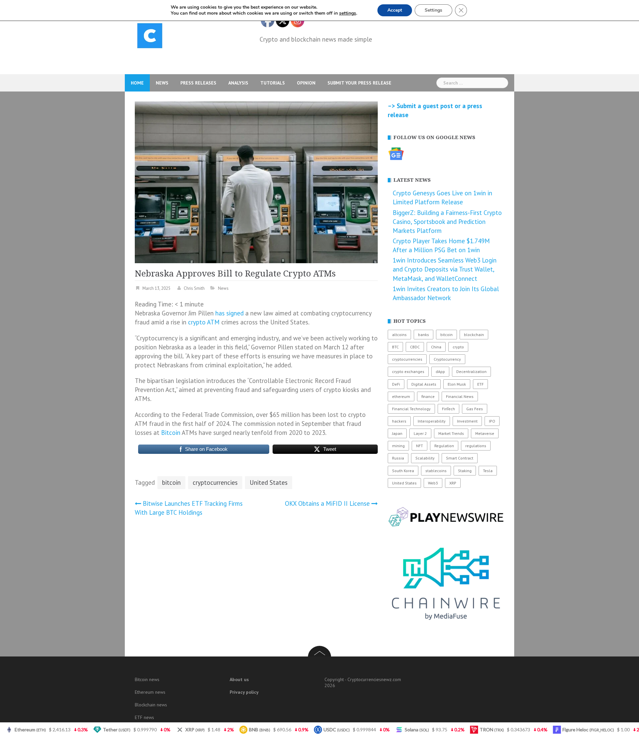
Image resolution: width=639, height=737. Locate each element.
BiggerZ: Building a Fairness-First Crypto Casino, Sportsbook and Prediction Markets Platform (447, 222)
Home (137, 83)
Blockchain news (151, 705)
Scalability (425, 458)
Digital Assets (423, 384)
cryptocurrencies (215, 482)
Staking (465, 470)
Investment (467, 421)
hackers (399, 421)
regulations (475, 445)
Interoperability (432, 421)
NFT (419, 445)
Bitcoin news (147, 679)
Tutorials (272, 83)
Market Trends (451, 433)
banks (423, 334)
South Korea (403, 470)
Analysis (238, 83)
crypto (197, 322)
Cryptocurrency (447, 359)
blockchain (474, 334)
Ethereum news (150, 692)
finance (428, 396)
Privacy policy (244, 692)
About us (239, 679)
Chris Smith (194, 288)
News (162, 83)
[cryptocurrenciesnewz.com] (150, 37)
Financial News (460, 396)
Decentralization (471, 371)
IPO (492, 421)
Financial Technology (411, 408)
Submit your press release (359, 83)
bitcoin (171, 482)
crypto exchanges (408, 371)
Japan (397, 433)
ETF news (144, 717)
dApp (440, 371)
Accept (394, 10)
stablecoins (436, 470)
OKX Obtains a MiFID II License (327, 503)
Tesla (488, 470)
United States (269, 482)
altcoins (399, 334)
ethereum (401, 396)
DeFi (396, 384)
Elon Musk (457, 384)
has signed (229, 313)
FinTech (448, 408)
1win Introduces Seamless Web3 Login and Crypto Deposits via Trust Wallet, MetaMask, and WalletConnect (445, 269)
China (436, 346)
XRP (452, 482)
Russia (398, 458)
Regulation (444, 445)
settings (347, 13)
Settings (433, 10)
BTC (395, 346)
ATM (213, 322)
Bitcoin (170, 433)
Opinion (306, 83)
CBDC (415, 346)
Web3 (433, 482)
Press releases (198, 83)
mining (398, 445)
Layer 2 (420, 433)
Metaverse (484, 433)
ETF (480, 384)
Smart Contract (459, 458)
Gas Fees (474, 408)
